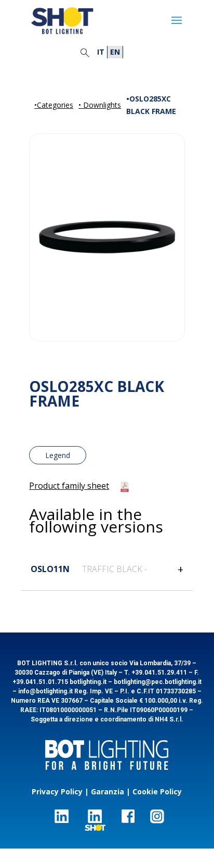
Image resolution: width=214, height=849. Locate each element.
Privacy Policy (57, 791)
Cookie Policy (157, 791)
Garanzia (107, 791)
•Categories (53, 105)
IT (100, 52)
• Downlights (99, 105)
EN (115, 52)
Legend (57, 455)
